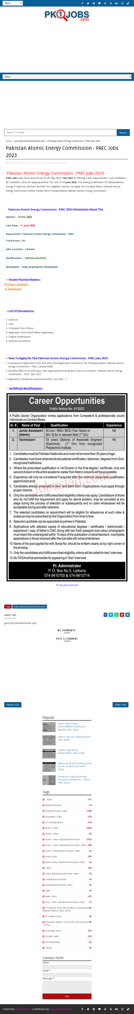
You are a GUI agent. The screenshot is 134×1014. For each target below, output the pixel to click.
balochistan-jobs (56, 811)
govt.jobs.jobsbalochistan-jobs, (52, 162)
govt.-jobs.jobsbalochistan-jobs (66, 845)
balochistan (53, 805)
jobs (48, 868)
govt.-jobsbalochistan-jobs (63, 851)
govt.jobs (52, 856)
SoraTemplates (23, 1009)
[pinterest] (93, 3)
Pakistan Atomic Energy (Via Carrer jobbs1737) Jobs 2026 (74, 766)
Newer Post (13, 704)
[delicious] (128, 3)
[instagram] (122, 3)
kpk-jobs (51, 896)
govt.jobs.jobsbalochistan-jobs (30, 140)
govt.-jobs (52, 828)
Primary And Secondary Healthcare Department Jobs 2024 (66, 909)
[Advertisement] (67, 48)
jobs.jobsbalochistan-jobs (62, 873)
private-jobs (54, 916)
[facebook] (82, 3)
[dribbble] (105, 3)
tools (49, 947)
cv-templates (54, 822)
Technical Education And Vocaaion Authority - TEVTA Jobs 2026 (74, 779)
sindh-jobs (52, 936)
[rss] (111, 3)
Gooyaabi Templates (61, 1009)
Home (9, 140)
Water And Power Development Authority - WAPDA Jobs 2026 (72, 726)
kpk (48, 890)
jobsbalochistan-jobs (59, 885)
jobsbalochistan (56, 879)
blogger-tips (54, 816)
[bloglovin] (99, 3)
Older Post (120, 704)
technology (53, 942)
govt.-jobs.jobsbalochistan (63, 839)
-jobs (49, 799)
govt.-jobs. (52, 833)
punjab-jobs (53, 930)
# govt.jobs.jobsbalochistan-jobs (30, 606)
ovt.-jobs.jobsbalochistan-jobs (65, 902)
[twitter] (88, 3)
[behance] (116, 3)
